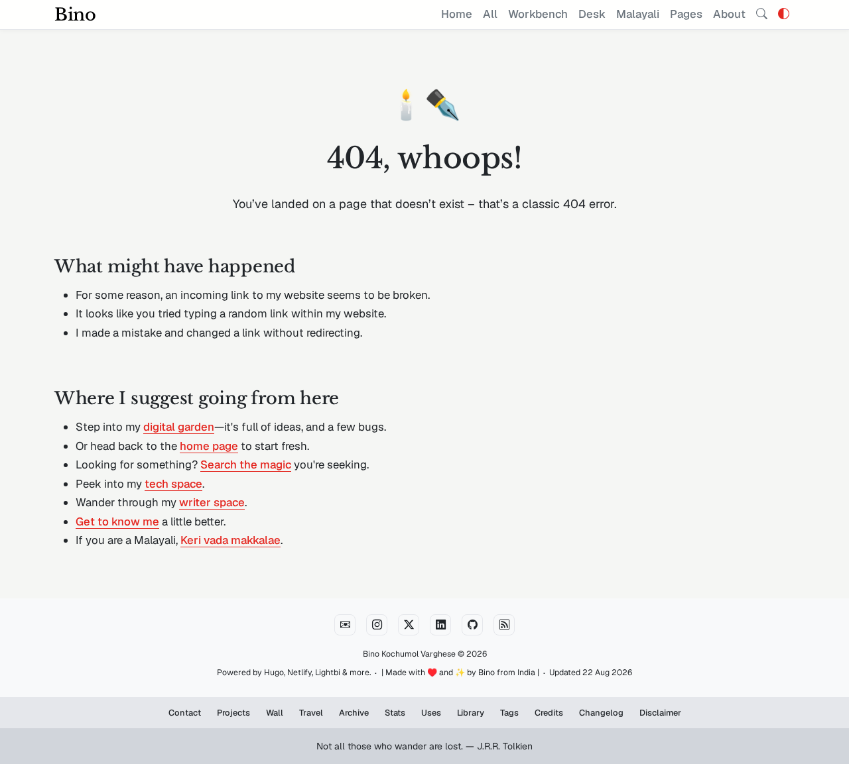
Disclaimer (660, 712)
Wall (274, 712)
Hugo (274, 672)
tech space (173, 483)
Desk (592, 14)
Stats (395, 712)
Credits (549, 712)
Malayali (637, 14)
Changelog (601, 712)
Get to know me (117, 521)
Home (456, 14)
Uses (431, 712)
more (359, 672)
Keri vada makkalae (230, 540)
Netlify (299, 672)
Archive (354, 712)
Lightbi (327, 672)
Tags (509, 712)
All (490, 14)
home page (209, 446)
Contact (184, 712)
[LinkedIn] (440, 624)
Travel (311, 712)
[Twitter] (408, 624)
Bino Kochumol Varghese (409, 654)
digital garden (178, 426)
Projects (233, 712)
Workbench (538, 14)
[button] (783, 14)
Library (470, 712)
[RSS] (504, 624)
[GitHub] (472, 624)
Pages (686, 14)
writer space (212, 502)
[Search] (762, 14)
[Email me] (345, 624)
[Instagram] (376, 624)
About (729, 14)
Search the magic (245, 464)
